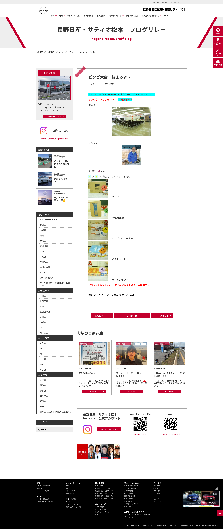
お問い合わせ (128, 506)
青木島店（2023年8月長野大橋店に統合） (55, 284)
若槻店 (43, 251)
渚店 (42, 353)
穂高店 (43, 348)
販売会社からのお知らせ (150, 16)
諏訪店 (43, 385)
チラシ (68, 502)
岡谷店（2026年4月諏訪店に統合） (56, 411)
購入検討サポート (115, 16)
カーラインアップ (43, 491)
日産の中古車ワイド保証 (45, 502)
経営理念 (156, 488)
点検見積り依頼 (129, 501)
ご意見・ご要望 (174, 2)
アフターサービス (73, 16)
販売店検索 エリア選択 (103, 488)
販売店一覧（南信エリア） (104, 498)
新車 (52, 16)
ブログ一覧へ (158, 502)
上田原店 (44, 301)
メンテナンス (70, 491)
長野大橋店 (45, 267)
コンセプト (157, 491)
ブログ (165, 16)
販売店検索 (101, 16)
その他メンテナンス (131, 504)
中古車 (61, 16)
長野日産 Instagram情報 (74, 507)
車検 (67, 486)
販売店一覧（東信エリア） (104, 493)
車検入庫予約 (128, 493)
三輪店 (43, 256)
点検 (67, 488)
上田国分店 (45, 311)
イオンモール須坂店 (49, 219)
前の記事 (99, 315)
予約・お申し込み (132, 16)
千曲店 (43, 295)
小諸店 (43, 322)
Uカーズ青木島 (46, 277)
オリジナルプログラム (73, 504)
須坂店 (43, 235)
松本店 (43, 359)
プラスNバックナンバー (132, 517)
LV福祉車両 (40, 488)
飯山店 (43, 224)
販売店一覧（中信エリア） (104, 496)
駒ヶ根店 (44, 395)
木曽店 (43, 369)
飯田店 (43, 401)
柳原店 (43, 240)
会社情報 (164, 2)
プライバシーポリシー (131, 525)
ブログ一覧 (132, 315)
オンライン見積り (101, 509)
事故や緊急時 (70, 493)
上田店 (43, 306)
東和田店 (44, 246)
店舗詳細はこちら (54, 116)
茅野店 (43, 379)
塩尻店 (43, 364)
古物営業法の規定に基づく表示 (167, 525)
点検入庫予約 (128, 498)
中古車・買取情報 (43, 499)
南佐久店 (44, 332)
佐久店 (43, 327)
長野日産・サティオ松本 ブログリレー (111, 29)
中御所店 (44, 261)
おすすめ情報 (88, 16)
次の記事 (164, 315)
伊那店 (43, 390)
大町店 (43, 343)
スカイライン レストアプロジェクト (137, 514)
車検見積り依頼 (129, 496)
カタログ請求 (99, 507)
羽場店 (43, 406)
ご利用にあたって (148, 525)
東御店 (43, 316)
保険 (96, 514)
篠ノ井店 (44, 272)
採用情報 (156, 2)
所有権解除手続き (187, 525)
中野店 (43, 230)
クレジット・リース (102, 512)
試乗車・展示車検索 (43, 486)
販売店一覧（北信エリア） (104, 491)
